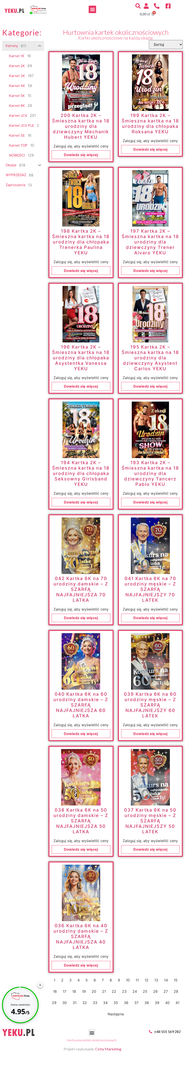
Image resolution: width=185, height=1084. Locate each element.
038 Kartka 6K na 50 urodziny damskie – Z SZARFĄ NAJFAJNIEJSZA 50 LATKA (80, 820)
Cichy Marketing (108, 1049)
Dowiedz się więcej (81, 154)
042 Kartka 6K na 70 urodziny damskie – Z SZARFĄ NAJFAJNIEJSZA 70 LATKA (80, 589)
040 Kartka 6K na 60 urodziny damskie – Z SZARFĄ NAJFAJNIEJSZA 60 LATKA (80, 705)
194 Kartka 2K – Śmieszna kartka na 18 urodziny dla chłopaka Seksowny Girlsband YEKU (81, 473)
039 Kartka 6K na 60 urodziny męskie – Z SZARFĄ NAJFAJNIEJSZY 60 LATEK (150, 705)
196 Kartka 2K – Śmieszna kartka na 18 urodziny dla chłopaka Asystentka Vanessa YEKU (81, 357)
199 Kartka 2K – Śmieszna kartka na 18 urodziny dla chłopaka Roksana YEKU (150, 123)
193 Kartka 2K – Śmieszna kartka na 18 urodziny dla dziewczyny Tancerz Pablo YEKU (150, 473)
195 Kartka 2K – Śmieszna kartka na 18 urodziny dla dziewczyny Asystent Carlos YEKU (150, 357)
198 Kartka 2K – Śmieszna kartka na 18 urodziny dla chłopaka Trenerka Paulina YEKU (81, 241)
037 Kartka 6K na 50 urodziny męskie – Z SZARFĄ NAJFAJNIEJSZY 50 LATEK (150, 820)
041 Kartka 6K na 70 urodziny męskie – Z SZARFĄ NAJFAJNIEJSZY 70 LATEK (150, 589)
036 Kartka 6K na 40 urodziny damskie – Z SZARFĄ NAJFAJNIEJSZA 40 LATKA (80, 936)
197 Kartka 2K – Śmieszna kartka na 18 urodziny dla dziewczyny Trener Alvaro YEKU (150, 241)
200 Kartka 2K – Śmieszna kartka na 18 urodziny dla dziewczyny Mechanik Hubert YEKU (81, 126)
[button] (92, 9)
